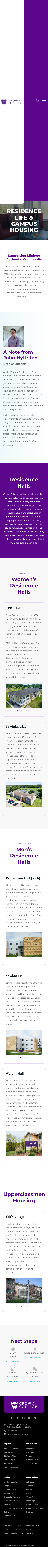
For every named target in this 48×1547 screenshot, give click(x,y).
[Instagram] (23, 1418)
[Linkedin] (34, 1418)
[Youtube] (29, 1418)
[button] (8, 696)
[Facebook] (12, 1418)
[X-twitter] (17, 1418)
